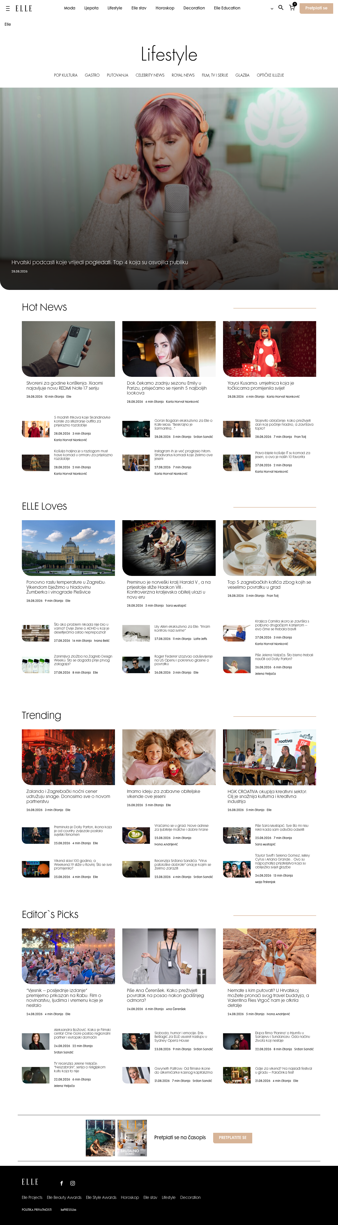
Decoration (194, 8)
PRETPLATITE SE (232, 1138)
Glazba (242, 76)
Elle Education (227, 8)
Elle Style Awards (101, 1198)
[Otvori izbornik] (8, 8)
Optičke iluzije (270, 76)
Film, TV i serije (215, 76)
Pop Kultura (65, 76)
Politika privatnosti (37, 1210)
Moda (69, 8)
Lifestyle (115, 8)
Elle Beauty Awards (64, 1198)
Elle (8, 25)
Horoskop (165, 8)
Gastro (92, 76)
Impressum (68, 1210)
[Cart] (292, 8)
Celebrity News (150, 76)
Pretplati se (316, 8)
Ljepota (91, 8)
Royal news (183, 76)
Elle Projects (32, 1198)
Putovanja (117, 76)
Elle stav (139, 8)
